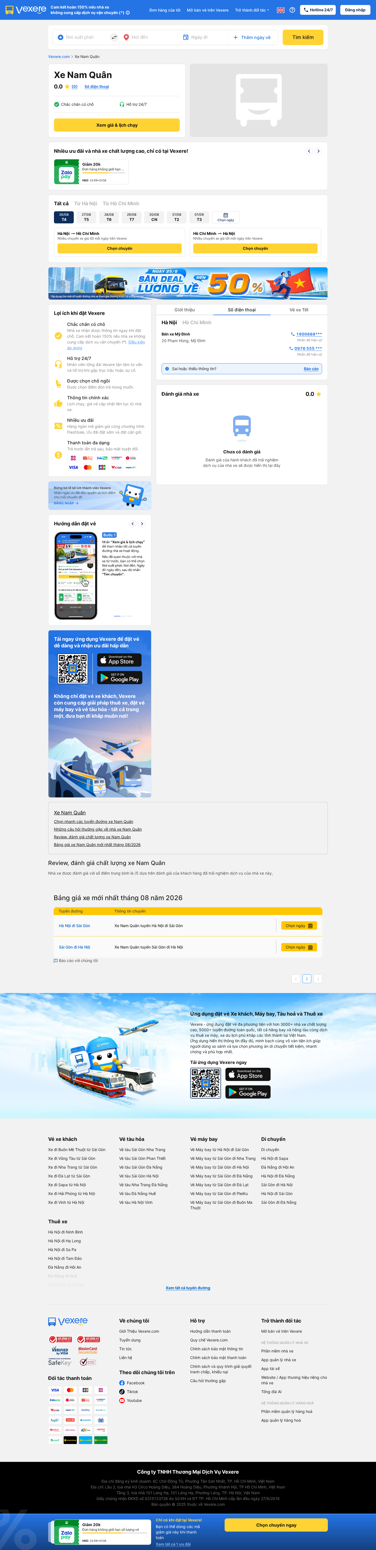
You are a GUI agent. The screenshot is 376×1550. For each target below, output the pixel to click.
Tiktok (132, 1391)
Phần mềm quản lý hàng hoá (286, 1411)
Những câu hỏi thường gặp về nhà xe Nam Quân (98, 829)
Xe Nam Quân (70, 813)
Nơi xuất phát (80, 37)
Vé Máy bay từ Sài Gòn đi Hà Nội (219, 1167)
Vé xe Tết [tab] (299, 309)
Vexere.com (59, 56)
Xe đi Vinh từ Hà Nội (66, 1202)
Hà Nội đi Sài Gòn (74, 925)
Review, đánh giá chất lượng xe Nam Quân (92, 836)
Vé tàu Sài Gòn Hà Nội (139, 1176)
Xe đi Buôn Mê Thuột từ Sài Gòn (76, 1149)
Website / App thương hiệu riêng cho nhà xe (294, 1380)
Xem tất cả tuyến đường (188, 1287)
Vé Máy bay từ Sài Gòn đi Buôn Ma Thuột (221, 1205)
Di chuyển (273, 1139)
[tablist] (242, 309)
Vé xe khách (62, 1139)
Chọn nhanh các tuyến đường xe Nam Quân (93, 821)
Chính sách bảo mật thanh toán (218, 1357)
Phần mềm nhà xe (277, 1351)
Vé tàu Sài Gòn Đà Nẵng (140, 1167)
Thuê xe (57, 1221)
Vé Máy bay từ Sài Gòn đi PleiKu (219, 1193)
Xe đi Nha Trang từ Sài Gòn (72, 1167)
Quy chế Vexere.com (209, 1340)
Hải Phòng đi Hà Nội (66, 1284)
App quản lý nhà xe (278, 1359)
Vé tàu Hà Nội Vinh (135, 1202)
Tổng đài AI (271, 1391)
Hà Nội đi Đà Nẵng (278, 1176)
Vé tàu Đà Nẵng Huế (137, 1193)
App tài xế (270, 1368)
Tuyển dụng (130, 1340)
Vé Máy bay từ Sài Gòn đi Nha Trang (223, 1158)
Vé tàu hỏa (131, 1139)
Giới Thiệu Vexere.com (139, 1331)
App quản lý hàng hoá (281, 1420)
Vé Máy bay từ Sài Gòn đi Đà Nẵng (221, 1176)
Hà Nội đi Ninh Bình (65, 1232)
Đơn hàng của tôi (164, 10)
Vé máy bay (204, 1139)
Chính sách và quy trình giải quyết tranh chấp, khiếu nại (221, 1369)
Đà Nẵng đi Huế (62, 1276)
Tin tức (125, 1348)
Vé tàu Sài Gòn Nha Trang (142, 1149)
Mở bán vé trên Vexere (207, 10)
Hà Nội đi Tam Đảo (65, 1258)
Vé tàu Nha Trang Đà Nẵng (143, 1184)
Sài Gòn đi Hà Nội (74, 947)
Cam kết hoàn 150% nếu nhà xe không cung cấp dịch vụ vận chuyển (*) (87, 10)
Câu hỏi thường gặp (208, 1380)
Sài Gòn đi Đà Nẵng (278, 1202)
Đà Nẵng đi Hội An (277, 1167)
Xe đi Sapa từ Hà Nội (67, 1184)
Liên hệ (125, 1357)
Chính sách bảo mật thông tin (216, 1348)
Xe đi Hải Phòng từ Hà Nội (71, 1193)
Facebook (136, 1382)
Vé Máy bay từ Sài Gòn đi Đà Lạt (219, 1184)
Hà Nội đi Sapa (274, 1158)
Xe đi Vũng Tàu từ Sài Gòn (71, 1158)
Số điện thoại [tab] (242, 309)
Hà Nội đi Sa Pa (62, 1249)
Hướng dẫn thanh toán (210, 1331)
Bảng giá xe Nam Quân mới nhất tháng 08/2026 (97, 844)
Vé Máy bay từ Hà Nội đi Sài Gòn (219, 1149)
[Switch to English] (281, 10)
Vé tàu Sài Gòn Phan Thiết (142, 1158)
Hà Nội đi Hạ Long (64, 1240)
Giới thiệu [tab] (185, 309)
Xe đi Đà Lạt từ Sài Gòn (69, 1176)
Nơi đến (140, 37)
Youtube (134, 1400)
